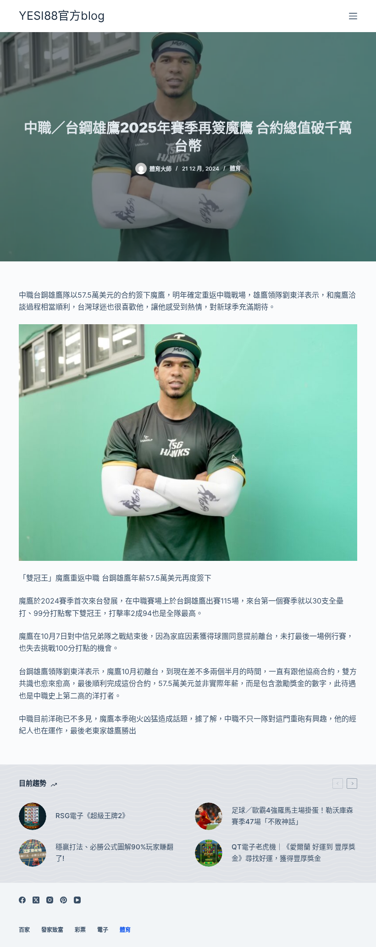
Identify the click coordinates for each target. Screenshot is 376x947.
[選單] (353, 16)
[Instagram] (49, 900)
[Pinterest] (63, 900)
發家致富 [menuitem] (52, 929)
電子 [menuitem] (102, 929)
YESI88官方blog (62, 15)
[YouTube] (77, 900)
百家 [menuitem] (24, 929)
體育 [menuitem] (125, 929)
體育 (235, 168)
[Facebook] (22, 900)
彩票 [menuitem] (80, 929)
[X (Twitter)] (36, 900)
